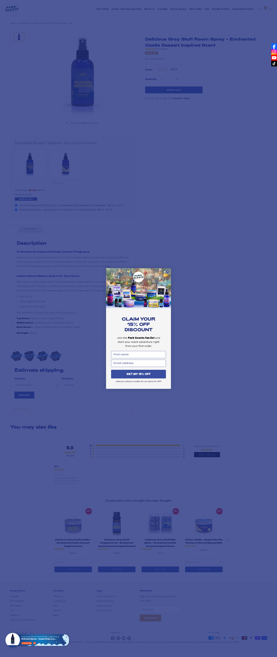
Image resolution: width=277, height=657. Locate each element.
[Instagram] (274, 52)
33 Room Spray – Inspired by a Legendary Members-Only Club (39, 639)
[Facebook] (274, 46)
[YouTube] (274, 58)
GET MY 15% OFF (138, 374)
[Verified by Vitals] (34, 643)
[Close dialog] (168, 271)
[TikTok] (274, 63)
